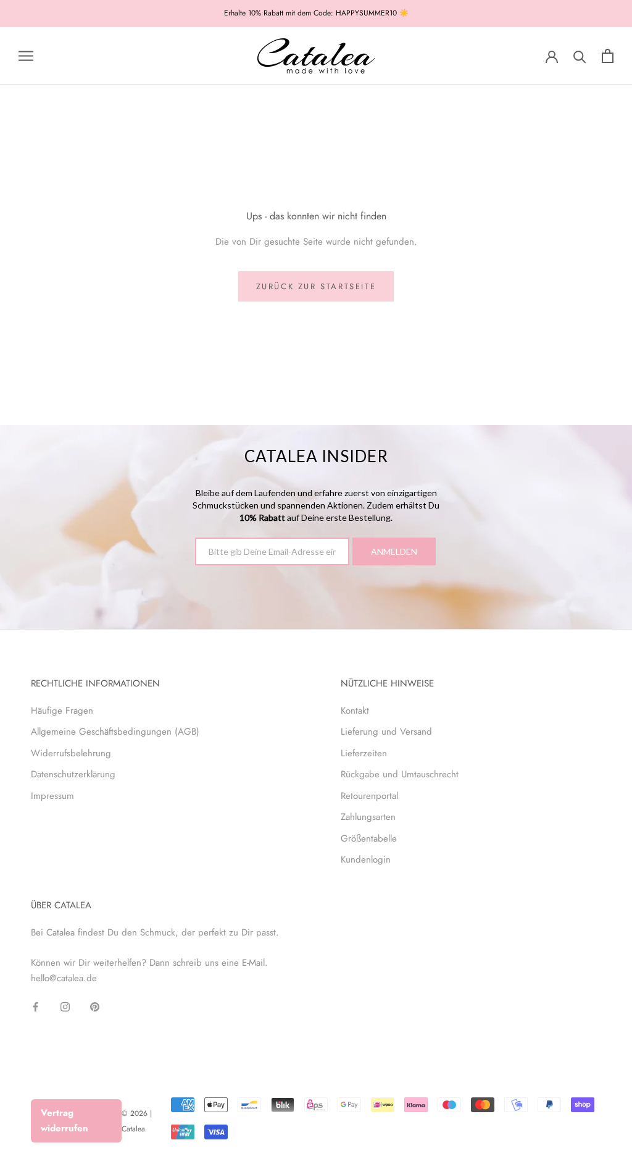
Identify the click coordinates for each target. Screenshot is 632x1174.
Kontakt (355, 710)
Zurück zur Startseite (316, 286)
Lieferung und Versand (386, 731)
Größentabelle (369, 838)
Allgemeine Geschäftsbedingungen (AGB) (115, 731)
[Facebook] (35, 1006)
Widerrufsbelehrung (71, 753)
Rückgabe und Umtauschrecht (400, 774)
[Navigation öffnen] (26, 56)
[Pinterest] (94, 1006)
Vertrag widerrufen (64, 1120)
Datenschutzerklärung (73, 774)
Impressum (52, 796)
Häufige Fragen (62, 710)
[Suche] (579, 55)
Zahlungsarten (368, 817)
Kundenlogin (366, 859)
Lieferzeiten (364, 753)
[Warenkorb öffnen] (607, 56)
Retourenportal (369, 796)
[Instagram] (65, 1006)
